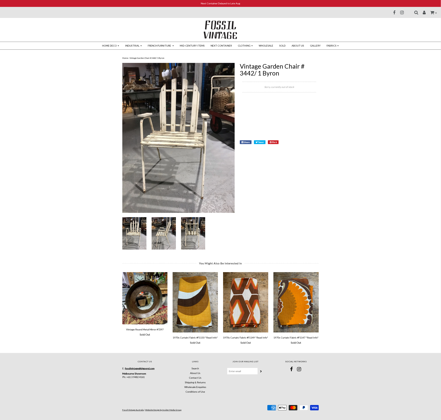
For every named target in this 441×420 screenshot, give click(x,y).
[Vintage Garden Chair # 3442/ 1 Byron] (134, 233)
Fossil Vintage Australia (133, 410)
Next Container (221, 45)
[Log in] (422, 12)
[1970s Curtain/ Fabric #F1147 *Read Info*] (296, 302)
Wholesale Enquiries (195, 387)
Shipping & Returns (195, 382)
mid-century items (192, 45)
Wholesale (266, 45)
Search (195, 368)
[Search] (414, 12)
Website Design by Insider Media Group (163, 410)
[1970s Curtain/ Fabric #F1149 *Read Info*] (245, 302)
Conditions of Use (195, 391)
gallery (315, 45)
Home (125, 58)
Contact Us (195, 377)
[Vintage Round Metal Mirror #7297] (145, 298)
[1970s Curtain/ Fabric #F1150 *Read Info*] (195, 302)
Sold (282, 45)
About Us (298, 45)
